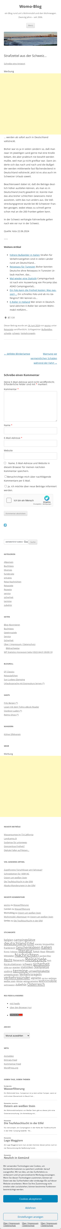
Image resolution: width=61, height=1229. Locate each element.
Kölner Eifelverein (12, 734)
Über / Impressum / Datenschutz (11, 1224)
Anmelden (9, 1056)
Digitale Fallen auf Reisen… (16, 850)
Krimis (7, 951)
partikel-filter (45, 956)
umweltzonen (11, 974)
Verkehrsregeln (28, 333)
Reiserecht (19, 960)
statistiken (27, 967)
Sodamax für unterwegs (15, 842)
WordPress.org (11, 1067)
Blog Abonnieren (12, 624)
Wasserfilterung (21, 905)
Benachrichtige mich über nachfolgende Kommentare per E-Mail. (27, 478)
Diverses (8, 569)
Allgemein (8, 562)
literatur (25, 950)
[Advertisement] (30, 104)
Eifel (30, 943)
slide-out (8, 967)
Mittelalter (9, 955)
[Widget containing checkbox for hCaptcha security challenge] (28, 500)
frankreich (9, 947)
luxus (36, 951)
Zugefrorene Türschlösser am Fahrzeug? (23, 869)
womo (48, 325)
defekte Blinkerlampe (17, 353)
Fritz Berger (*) (11, 702)
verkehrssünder (17, 977)
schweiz (16, 333)
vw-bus (45, 978)
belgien (8, 940)
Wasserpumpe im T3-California (18, 834)
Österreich (36, 984)
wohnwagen (9, 984)
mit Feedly (15, 1003)
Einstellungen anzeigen (30, 1216)
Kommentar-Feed (12, 1063)
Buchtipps (9, 566)
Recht (8, 960)
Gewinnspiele (10, 632)
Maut (42, 951)
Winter (19, 981)
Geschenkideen (28, 947)
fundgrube (9, 573)
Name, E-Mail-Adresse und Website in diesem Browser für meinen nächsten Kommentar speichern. (27, 467)
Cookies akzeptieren (30, 1198)
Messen (50, 951)
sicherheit (8, 597)
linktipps (14, 951)
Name (8, 425)
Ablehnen (30, 1207)
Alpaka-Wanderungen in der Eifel (19, 885)
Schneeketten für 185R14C (16, 873)
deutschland (15, 943)
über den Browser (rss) (21, 1007)
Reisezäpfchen (11, 675)
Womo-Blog (30, 6)
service (7, 593)
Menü (30, 25)
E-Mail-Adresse (13, 437)
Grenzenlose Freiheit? (14, 846)
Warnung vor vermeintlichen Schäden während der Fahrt (44, 358)
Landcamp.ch (10, 838)
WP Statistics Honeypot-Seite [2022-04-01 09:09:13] (28, 652)
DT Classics (9, 671)
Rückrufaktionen (13, 964)
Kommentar (11, 389)
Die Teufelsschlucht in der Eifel (18, 881)
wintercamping (30, 981)
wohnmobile (48, 981)
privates (8, 577)
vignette (36, 978)
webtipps (52, 978)
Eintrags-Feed (10, 1059)
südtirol (8, 971)
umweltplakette (39, 971)
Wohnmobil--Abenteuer (15, 916)
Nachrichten (27, 955)
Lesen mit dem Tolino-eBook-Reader (21, 706)
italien (46, 947)
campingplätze (24, 940)
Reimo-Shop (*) (11, 714)
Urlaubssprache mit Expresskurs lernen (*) (24, 683)
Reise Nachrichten (12, 581)
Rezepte (8, 589)
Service (7, 636)
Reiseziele (8, 329)
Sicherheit (9, 640)
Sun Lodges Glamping (14, 679)
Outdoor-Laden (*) (13, 710)
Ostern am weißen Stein (15, 877)
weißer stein (10, 981)
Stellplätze (41, 967)
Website (8, 450)
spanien (16, 967)
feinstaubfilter (48, 944)
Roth (49, 960)
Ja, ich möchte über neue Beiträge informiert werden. (30, 488)
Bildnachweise (13, 648)
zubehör (8, 605)
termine (8, 601)
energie (38, 944)
